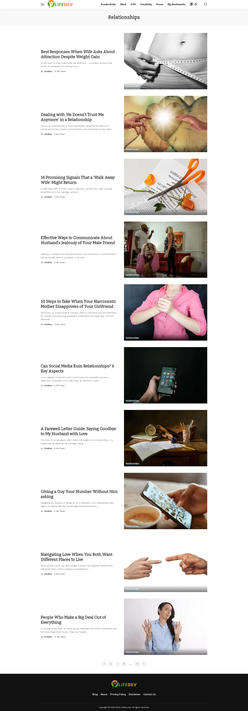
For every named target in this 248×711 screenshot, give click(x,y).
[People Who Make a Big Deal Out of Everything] (165, 627)
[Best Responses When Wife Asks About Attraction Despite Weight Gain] (165, 61)
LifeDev (48, 71)
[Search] (205, 4)
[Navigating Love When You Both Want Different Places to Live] (165, 564)
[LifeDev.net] (60, 4)
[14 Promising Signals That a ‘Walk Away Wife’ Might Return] (165, 187)
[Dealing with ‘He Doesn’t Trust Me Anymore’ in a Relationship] (165, 124)
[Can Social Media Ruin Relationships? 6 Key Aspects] (165, 375)
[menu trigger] (44, 4)
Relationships (132, 86)
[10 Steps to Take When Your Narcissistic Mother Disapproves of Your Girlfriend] (165, 312)
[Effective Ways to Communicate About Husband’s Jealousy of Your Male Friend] (165, 250)
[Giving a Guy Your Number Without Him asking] (165, 501)
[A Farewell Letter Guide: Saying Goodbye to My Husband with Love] (165, 438)
